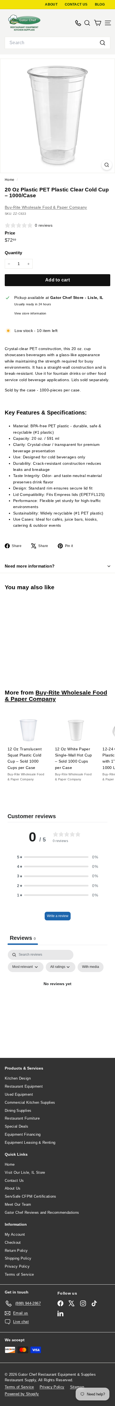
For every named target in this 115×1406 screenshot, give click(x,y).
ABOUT (51, 4)
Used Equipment (19, 1094)
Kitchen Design (18, 1078)
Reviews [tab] (23, 938)
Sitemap (77, 1387)
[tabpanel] (57, 997)
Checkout (13, 1242)
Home (10, 180)
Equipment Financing (23, 1134)
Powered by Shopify (22, 1394)
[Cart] (97, 23)
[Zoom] (107, 165)
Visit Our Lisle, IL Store (25, 1172)
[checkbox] (91, 967)
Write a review (57, 916)
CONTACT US (76, 4)
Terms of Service (19, 1274)
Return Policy (16, 1250)
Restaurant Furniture (22, 1118)
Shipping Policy (18, 1258)
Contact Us (14, 1180)
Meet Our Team (18, 1204)
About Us (13, 1188)
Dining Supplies (18, 1110)
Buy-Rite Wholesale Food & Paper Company (46, 207)
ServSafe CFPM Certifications (30, 1196)
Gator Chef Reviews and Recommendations (42, 1212)
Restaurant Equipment (24, 1086)
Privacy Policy (17, 1266)
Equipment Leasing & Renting (30, 1142)
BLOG (100, 4)
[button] (57, 857)
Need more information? (29, 566)
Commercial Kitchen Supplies (30, 1102)
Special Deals (16, 1126)
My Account (15, 1234)
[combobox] (57, 43)
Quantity (13, 252)
